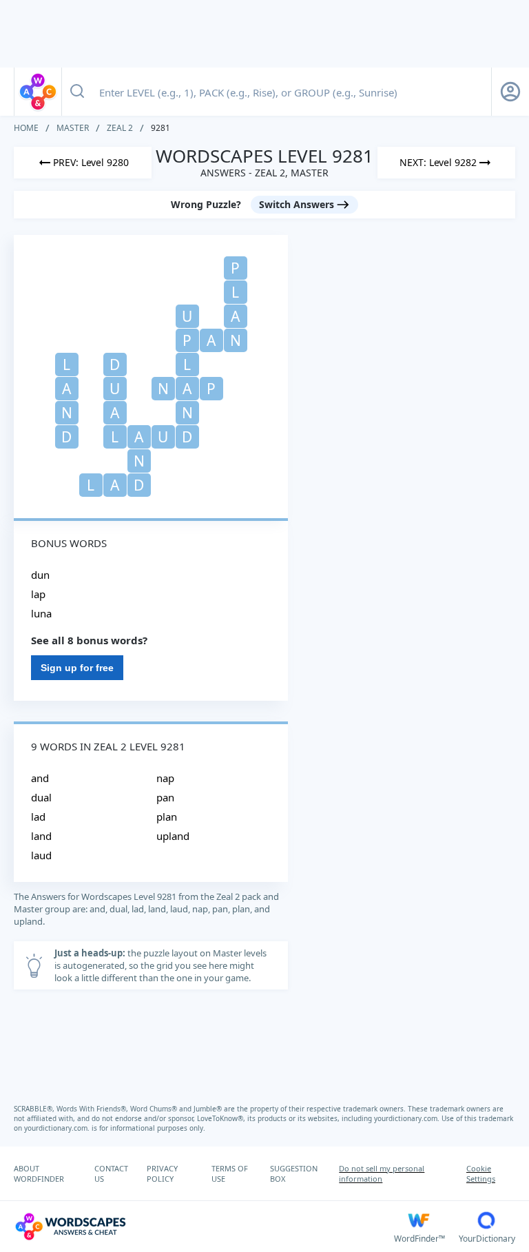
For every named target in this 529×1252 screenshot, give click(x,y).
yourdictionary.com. (408, 1118)
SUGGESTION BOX (294, 1173)
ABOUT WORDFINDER (39, 1173)
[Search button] (77, 92)
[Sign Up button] (510, 92)
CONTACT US (111, 1173)
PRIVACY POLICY (162, 1173)
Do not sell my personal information (381, 1173)
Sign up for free (77, 667)
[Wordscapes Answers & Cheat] (38, 92)
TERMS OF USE (229, 1173)
